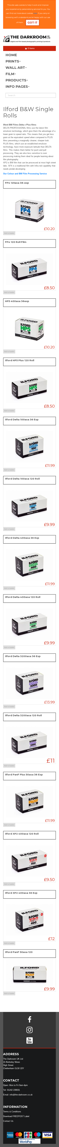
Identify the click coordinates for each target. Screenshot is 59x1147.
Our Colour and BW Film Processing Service (25, 173)
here (35, 13)
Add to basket (9, 233)
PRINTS (12, 61)
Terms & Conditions (12, 1111)
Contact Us (8, 1121)
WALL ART (15, 67)
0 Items (31, 48)
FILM (10, 74)
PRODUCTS (16, 80)
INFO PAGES (17, 86)
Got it (32, 22)
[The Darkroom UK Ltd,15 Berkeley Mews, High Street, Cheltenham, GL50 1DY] (29, 39)
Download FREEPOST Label (16, 1116)
